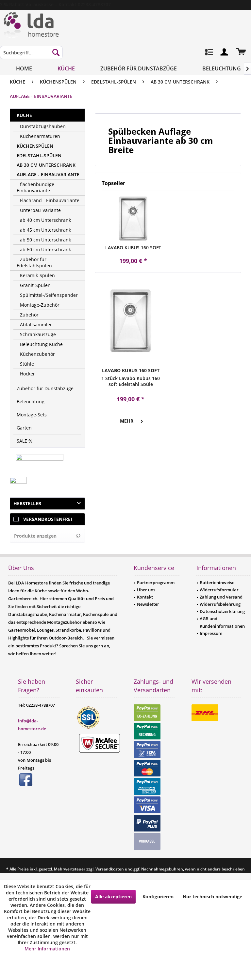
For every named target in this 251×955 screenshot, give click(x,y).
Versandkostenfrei (47, 519)
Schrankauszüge (38, 334)
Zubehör (29, 315)
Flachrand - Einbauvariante (49, 200)
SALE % (24, 441)
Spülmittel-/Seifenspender (49, 295)
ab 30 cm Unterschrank (46, 165)
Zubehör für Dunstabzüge (45, 388)
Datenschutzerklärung (222, 611)
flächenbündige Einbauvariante (35, 187)
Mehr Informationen (47, 948)
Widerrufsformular (219, 590)
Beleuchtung (30, 401)
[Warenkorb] (240, 52)
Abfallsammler (36, 324)
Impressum (211, 633)
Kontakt (145, 597)
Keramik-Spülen (37, 275)
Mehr (126, 421)
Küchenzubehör (37, 354)
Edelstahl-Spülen (39, 155)
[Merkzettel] (208, 52)
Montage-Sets (32, 414)
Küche (24, 115)
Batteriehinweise (217, 582)
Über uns (146, 590)
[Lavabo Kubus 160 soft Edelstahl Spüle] (133, 218)
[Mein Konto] (224, 52)
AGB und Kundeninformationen (222, 622)
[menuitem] (31, 55)
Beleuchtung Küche (41, 344)
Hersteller (27, 503)
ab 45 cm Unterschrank (45, 230)
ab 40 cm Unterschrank (45, 220)
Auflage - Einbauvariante (48, 174)
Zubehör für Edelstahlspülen (34, 262)
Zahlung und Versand (221, 597)
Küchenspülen (35, 146)
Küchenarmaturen (40, 136)
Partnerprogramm (156, 582)
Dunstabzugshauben (43, 126)
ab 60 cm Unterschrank (45, 249)
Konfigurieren (158, 896)
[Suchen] (56, 52)
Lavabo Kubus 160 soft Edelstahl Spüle (133, 247)
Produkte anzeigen (35, 536)
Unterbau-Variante (40, 210)
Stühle (27, 364)
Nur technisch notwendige (212, 896)
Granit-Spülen (35, 285)
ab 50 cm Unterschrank (45, 240)
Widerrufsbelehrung (220, 604)
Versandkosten (109, 869)
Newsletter (148, 604)
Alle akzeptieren (113, 896)
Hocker (27, 374)
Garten (24, 428)
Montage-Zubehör (39, 305)
